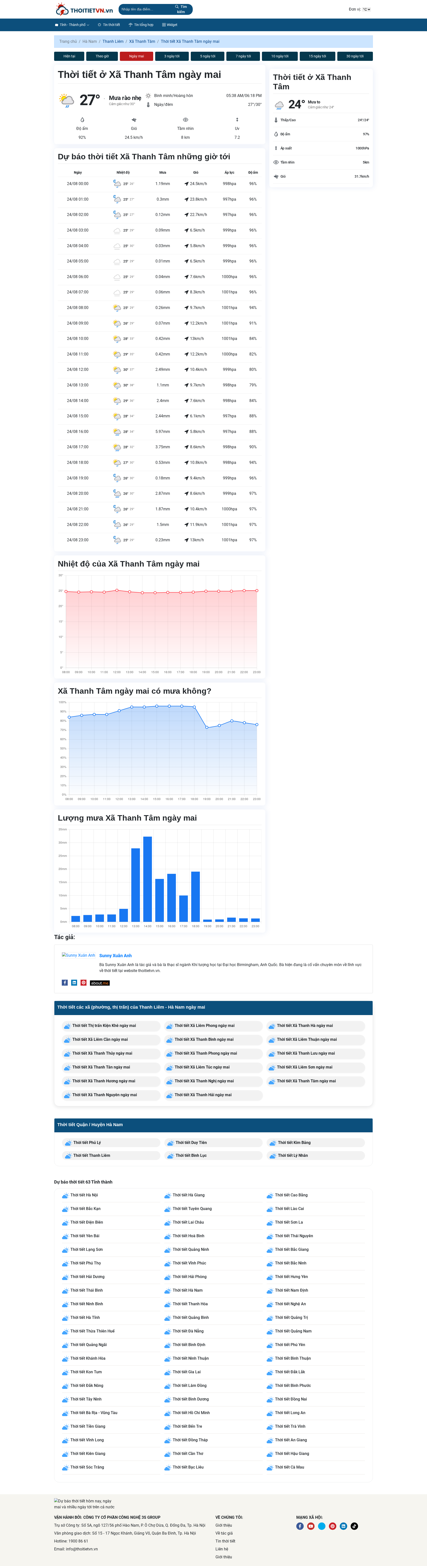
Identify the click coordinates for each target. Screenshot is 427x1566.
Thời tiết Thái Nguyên (294, 1236)
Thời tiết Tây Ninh (86, 1399)
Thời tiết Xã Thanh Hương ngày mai (103, 1081)
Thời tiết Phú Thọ (85, 1263)
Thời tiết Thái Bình (86, 1290)
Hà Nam (90, 41)
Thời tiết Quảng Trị (291, 1317)
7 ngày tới (243, 56)
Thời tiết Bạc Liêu (188, 1467)
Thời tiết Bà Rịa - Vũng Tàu (93, 1412)
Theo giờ (102, 56)
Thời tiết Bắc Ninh (290, 1263)
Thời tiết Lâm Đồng (190, 1385)
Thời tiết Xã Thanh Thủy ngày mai (101, 1053)
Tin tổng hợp (143, 25)
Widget (172, 25)
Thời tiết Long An (290, 1412)
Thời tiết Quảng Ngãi (88, 1344)
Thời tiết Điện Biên (86, 1222)
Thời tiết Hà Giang (189, 1195)
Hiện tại (69, 56)
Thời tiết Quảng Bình (191, 1317)
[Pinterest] (83, 983)
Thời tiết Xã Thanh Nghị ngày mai (204, 1081)
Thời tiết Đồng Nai (291, 1399)
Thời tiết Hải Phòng (190, 1277)
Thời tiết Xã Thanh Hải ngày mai (203, 1094)
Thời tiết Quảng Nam (293, 1331)
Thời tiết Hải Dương (87, 1277)
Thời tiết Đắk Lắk (290, 1372)
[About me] (100, 983)
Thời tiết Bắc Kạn (85, 1209)
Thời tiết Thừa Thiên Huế (92, 1331)
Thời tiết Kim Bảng (294, 1142)
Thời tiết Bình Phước (293, 1385)
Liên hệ (221, 1549)
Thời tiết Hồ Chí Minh (191, 1412)
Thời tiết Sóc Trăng (87, 1467)
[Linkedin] (74, 983)
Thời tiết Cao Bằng (291, 1195)
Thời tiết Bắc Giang (292, 1249)
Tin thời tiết (111, 25)
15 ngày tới (317, 56)
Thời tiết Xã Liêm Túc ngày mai (202, 1067)
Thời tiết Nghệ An (290, 1304)
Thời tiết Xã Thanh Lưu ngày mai (305, 1053)
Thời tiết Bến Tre (187, 1426)
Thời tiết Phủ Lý (86, 1142)
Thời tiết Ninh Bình (86, 1304)
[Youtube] (311, 1526)
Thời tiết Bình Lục (191, 1155)
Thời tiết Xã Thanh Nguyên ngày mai (104, 1094)
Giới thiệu (223, 1525)
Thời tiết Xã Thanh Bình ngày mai (204, 1039)
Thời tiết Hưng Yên (291, 1277)
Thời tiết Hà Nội (84, 1195)
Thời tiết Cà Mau (289, 1467)
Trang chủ (68, 41)
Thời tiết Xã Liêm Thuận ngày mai (306, 1039)
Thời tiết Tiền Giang (87, 1426)
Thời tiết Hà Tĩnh (85, 1317)
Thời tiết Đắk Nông (86, 1385)
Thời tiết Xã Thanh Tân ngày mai (100, 1067)
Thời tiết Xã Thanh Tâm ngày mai (306, 1081)
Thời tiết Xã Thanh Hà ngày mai (304, 1025)
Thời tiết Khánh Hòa (88, 1358)
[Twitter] (321, 1526)
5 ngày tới (207, 56)
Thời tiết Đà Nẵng (188, 1331)
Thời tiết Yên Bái (84, 1236)
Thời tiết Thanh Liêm (91, 1155)
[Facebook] (65, 983)
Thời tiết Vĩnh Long (87, 1440)
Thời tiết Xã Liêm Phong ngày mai (204, 1025)
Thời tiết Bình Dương (191, 1399)
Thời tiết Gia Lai (187, 1372)
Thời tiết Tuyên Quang (192, 1209)
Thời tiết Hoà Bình (188, 1236)
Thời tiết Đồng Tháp (190, 1440)
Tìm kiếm (182, 9)
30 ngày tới (354, 56)
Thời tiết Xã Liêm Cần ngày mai (99, 1039)
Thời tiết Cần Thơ (188, 1453)
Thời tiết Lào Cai (289, 1209)
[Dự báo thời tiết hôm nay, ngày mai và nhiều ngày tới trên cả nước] (84, 9)
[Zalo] (354, 1526)
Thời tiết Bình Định (189, 1344)
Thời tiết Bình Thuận (293, 1358)
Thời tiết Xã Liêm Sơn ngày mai (304, 1067)
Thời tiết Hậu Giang (292, 1453)
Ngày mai (136, 56)
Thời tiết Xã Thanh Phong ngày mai (205, 1053)
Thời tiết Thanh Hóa (190, 1304)
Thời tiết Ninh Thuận (191, 1358)
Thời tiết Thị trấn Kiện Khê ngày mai (103, 1025)
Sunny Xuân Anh (115, 955)
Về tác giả (224, 1533)
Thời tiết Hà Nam (188, 1290)
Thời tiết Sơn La (289, 1222)
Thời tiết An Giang (291, 1440)
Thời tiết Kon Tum (86, 1372)
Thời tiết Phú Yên (290, 1344)
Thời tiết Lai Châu (188, 1222)
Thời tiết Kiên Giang (87, 1453)
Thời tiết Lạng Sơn (86, 1249)
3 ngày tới (171, 56)
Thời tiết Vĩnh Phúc (189, 1263)
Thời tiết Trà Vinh (290, 1426)
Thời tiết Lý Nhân (292, 1155)
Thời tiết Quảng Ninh (191, 1249)
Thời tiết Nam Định (291, 1290)
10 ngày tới (279, 56)
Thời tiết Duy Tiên (191, 1142)
